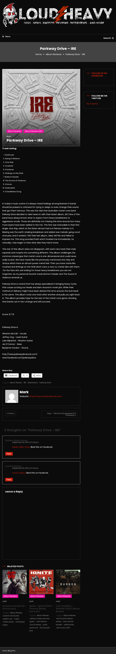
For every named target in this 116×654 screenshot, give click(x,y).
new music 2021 (63, 627)
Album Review (16, 382)
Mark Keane (33, 382)
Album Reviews (14, 131)
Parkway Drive (45, 382)
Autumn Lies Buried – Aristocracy (14, 607)
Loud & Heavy (13, 466)
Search (107, 38)
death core (7, 619)
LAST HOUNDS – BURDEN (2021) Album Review (68, 608)
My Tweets (92, 103)
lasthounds (69, 624)
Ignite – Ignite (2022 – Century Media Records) (41, 608)
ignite (32, 621)
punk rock (34, 627)
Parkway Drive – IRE (25, 140)
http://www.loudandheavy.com (45, 396)
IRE (25, 382)
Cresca (11, 413)
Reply (9, 454)
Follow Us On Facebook (99, 74)
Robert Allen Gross (16, 440)
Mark (9, 136)
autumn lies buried (11, 615)
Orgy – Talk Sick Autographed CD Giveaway (61, 414)
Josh (4, 601)
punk (45, 624)
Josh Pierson (41, 621)
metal (16, 619)
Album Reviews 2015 (33, 131)
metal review (8, 622)
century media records (39, 618)
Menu (7, 36)
